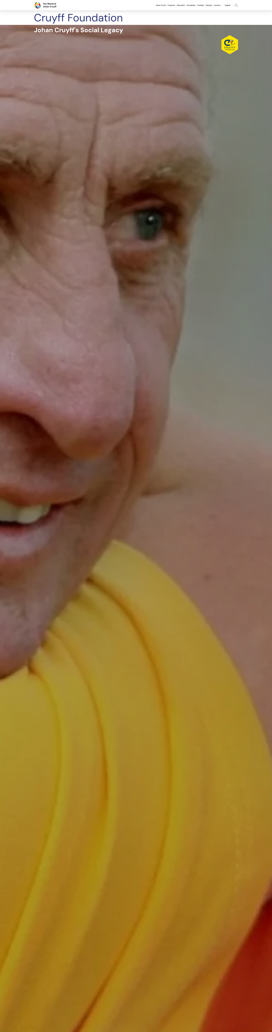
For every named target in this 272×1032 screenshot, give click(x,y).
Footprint (171, 5)
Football (200, 5)
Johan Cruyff (161, 5)
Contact (217, 5)
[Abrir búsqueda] (236, 5)
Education (181, 5)
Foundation (191, 5)
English (227, 5)
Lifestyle (208, 5)
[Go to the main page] (45, 5)
